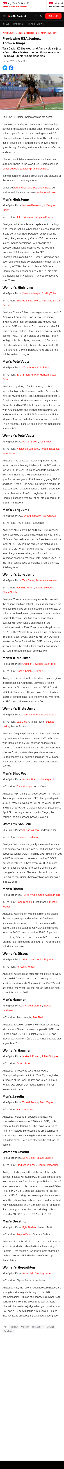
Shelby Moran (48, 959)
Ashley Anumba (26, 966)
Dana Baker (28, 1157)
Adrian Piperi (29, 779)
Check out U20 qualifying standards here (25, 168)
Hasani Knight (24, 670)
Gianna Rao (23, 1063)
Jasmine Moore (25, 587)
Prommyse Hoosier (46, 580)
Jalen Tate (50, 663)
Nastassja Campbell (28, 448)
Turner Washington (33, 894)
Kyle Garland (29, 1227)
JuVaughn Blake (31, 515)
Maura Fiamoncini (47, 1164)
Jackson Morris (25, 1109)
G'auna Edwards (44, 587)
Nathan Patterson (32, 205)
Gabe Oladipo (24, 786)
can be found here (45, 192)
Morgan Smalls (42, 300)
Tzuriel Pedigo (30, 1102)
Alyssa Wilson (30, 830)
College (50, 1327)
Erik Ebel (38, 1017)
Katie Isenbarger (31, 293)
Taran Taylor (47, 1102)
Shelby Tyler (49, 293)
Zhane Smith (9, 592)
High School (37, 1327)
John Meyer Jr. (47, 779)
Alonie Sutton (48, 714)
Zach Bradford (25, 374)
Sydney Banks (25, 300)
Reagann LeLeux (50, 448)
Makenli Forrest (31, 1056)
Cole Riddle (43, 367)
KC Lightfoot (29, 367)
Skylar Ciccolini (45, 1157)
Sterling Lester (43, 1273)
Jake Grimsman (25, 217)
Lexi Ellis (22, 721)
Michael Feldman (32, 1005)
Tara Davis (28, 580)
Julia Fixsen (46, 441)
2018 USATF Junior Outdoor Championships (29, 33)
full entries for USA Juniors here (32, 187)
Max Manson (41, 374)
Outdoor (25, 1327)
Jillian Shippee (49, 1056)
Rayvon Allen (49, 515)
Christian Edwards (32, 663)
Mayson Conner (44, 217)
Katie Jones (9, 453)
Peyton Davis (24, 1234)
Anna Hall (28, 1273)
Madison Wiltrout (26, 1164)
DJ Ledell (39, 670)
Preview (13, 1327)
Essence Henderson (28, 837)
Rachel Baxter (30, 441)
